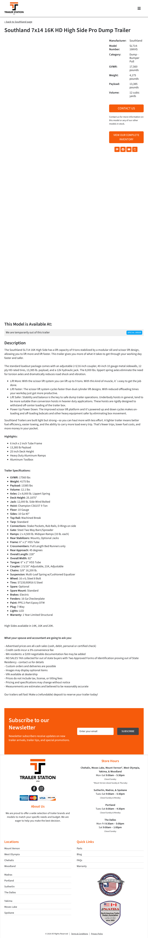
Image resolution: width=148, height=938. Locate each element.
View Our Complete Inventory (126, 137)
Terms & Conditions (79, 933)
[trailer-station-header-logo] (14, 4)
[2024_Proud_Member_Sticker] (110, 902)
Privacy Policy (97, 933)
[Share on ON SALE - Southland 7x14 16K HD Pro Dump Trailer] (117, 149)
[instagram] (41, 789)
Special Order (134, 332)
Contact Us (126, 108)
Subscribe (128, 731)
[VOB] (110, 874)
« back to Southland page (18, 22)
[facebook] (34, 789)
